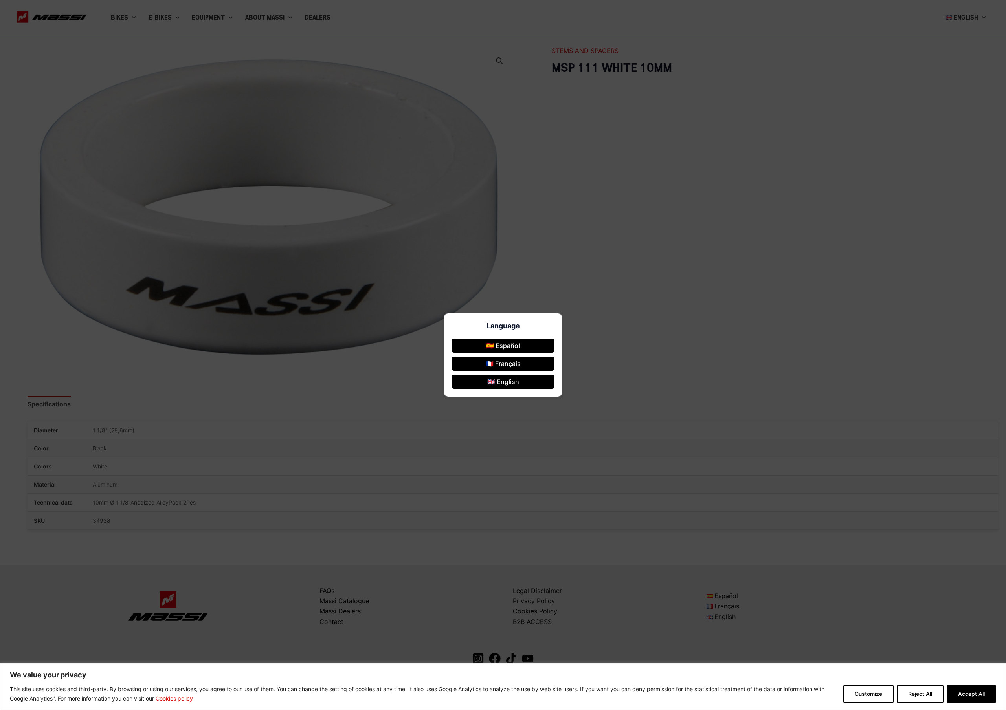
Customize (868, 693)
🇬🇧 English (503, 382)
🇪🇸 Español (503, 346)
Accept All (971, 693)
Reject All (920, 693)
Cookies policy (174, 698)
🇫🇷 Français (503, 364)
